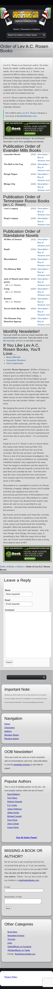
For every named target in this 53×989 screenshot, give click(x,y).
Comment (9, 610)
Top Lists (11, 939)
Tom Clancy (12, 798)
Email (7, 600)
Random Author (11, 738)
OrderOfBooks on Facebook (19, 947)
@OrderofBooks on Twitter (19, 950)
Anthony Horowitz (14, 801)
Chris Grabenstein (14, 363)
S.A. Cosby (12, 805)
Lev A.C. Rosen (29, 113)
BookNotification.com (27, 116)
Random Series (11, 735)
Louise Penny (13, 827)
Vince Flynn (12, 820)
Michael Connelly (14, 816)
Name (7, 590)
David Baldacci (13, 794)
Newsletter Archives (16, 935)
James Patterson (14, 809)
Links (10, 943)
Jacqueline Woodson (16, 360)
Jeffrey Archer (13, 813)
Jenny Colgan (13, 824)
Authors (36, 29)
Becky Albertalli (13, 357)
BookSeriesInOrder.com (25, 954)
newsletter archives (14, 341)
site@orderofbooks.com (29, 880)
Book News (12, 932)
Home (16, 29)
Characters (26, 29)
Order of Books (7, 566)
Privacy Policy (10, 977)
